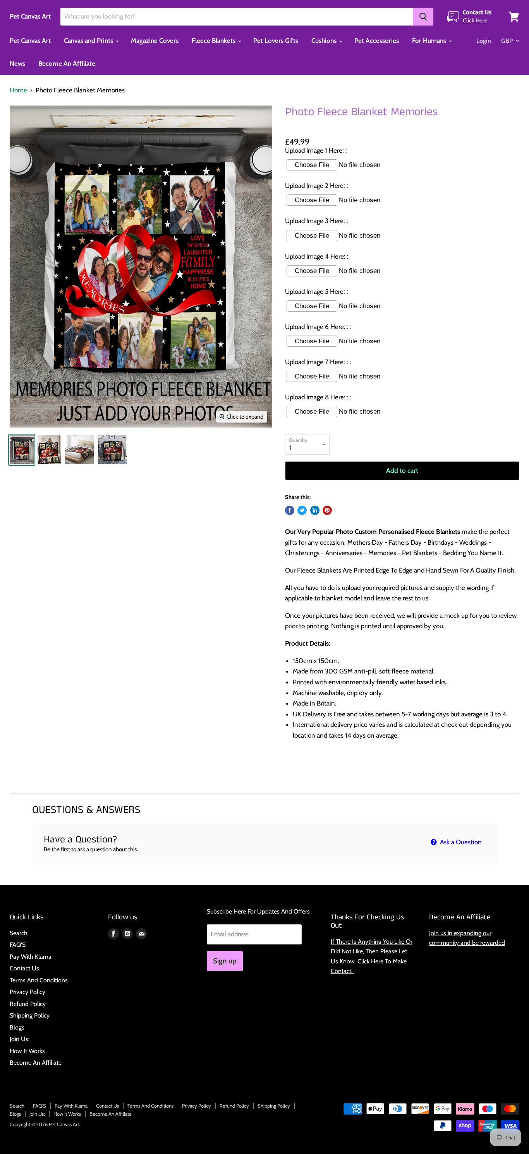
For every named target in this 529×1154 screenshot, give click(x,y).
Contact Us (24, 968)
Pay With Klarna (31, 956)
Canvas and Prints (89, 40)
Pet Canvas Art (30, 40)
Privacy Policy (27, 991)
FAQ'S (18, 944)
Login (483, 40)
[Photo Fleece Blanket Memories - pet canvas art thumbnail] (21, 450)
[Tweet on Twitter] (302, 510)
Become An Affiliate (66, 63)
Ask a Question (460, 842)
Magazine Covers (155, 40)
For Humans (430, 40)
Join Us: (19, 1039)
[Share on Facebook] (289, 510)
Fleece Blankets (214, 40)
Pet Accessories (376, 40)
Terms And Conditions (39, 980)
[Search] (423, 17)
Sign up (225, 960)
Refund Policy (28, 1003)
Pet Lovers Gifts (275, 40)
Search (18, 933)
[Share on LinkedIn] (314, 510)
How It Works (27, 1051)
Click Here (476, 20)
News (17, 63)
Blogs (17, 1027)
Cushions (324, 40)
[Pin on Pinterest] (327, 510)
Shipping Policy (30, 1015)
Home (18, 90)
